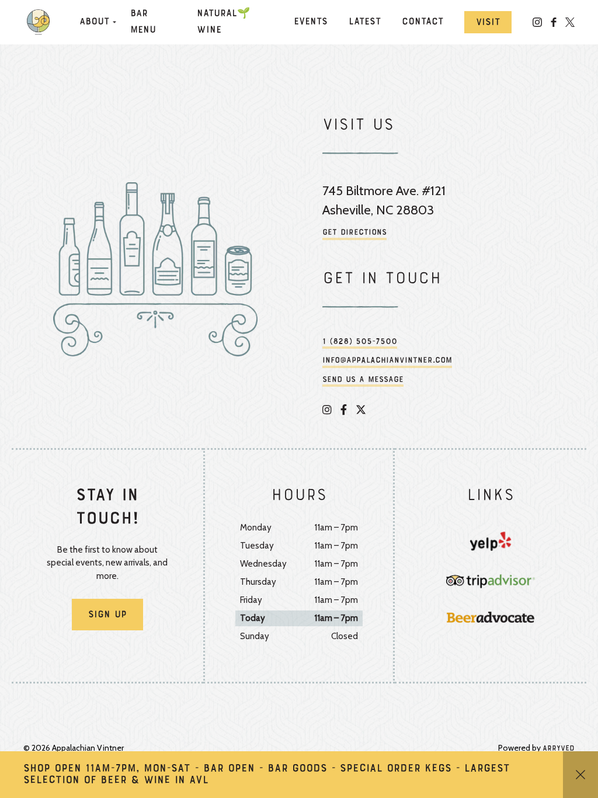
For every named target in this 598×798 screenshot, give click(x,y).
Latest (365, 22)
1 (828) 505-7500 (359, 342)
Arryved (559, 749)
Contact (422, 22)
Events (311, 22)
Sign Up (107, 615)
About (94, 22)
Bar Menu (143, 22)
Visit (488, 23)
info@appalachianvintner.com (387, 360)
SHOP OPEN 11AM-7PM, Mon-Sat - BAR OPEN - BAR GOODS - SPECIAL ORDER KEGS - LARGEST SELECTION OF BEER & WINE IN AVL (266, 774)
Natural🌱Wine (223, 22)
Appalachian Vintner (40, 22)
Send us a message (363, 380)
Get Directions (354, 232)
